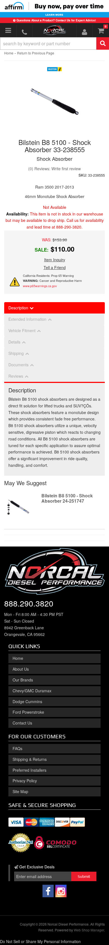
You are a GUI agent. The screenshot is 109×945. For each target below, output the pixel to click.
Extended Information (27, 319)
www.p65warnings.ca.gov (40, 286)
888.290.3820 (28, 603)
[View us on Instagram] (61, 891)
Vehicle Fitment (21, 330)
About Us (21, 669)
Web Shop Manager (89, 930)
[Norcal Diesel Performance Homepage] (54, 30)
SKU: (83, 175)
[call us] (24, 32)
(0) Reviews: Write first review (54, 168)
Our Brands (23, 680)
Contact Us (22, 723)
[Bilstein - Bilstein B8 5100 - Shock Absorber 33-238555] (54, 70)
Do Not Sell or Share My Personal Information (40, 941)
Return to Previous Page (35, 53)
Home (8, 53)
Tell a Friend (55, 267)
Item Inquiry (54, 259)
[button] (54, 43)
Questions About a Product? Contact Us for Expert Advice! (56, 20)
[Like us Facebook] (48, 891)
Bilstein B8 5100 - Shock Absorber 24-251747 (67, 498)
